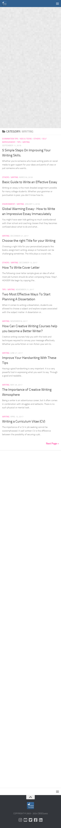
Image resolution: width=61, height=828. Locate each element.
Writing (26, 142)
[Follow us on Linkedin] (41, 820)
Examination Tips (10, 139)
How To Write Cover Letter (21, 267)
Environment (8, 204)
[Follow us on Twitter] (30, 820)
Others (37, 139)
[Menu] (57, 3)
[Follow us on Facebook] (36, 820)
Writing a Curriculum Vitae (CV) (23, 421)
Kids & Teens (26, 139)
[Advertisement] (30, 37)
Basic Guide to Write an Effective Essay (29, 182)
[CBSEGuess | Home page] (5, 3)
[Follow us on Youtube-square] (25, 820)
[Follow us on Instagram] (20, 820)
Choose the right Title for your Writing (28, 241)
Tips (19, 142)
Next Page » (52, 443)
